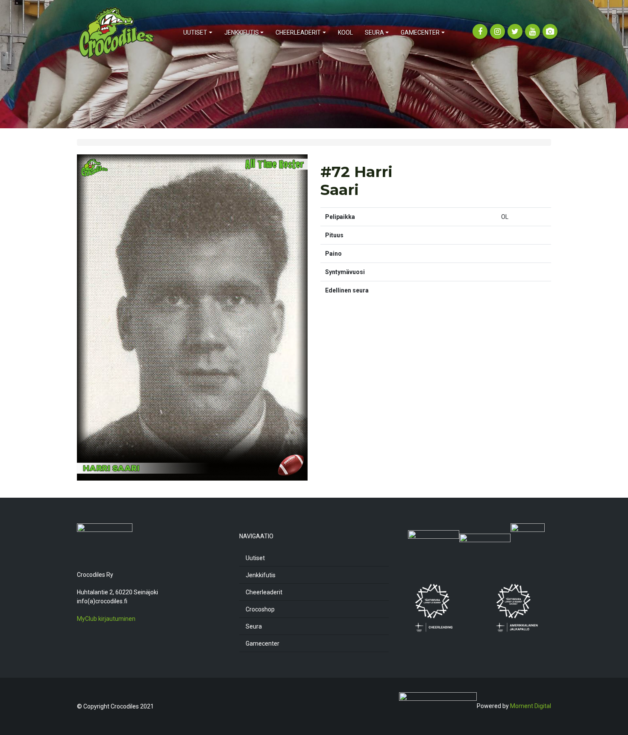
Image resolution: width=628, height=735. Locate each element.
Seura (254, 626)
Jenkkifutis (261, 575)
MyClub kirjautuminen (106, 618)
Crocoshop (260, 609)
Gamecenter (262, 643)
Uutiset (255, 558)
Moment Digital (530, 706)
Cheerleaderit (264, 592)
